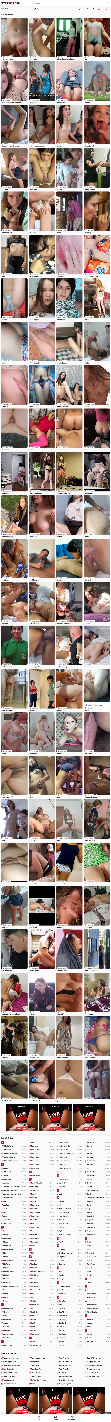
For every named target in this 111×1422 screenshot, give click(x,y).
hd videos (42, 1275)
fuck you (42, 1223)
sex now (98, 1157)
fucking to (42, 1238)
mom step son (70, 1212)
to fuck (98, 1268)
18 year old (14, 1150)
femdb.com (35, 1362)
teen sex (98, 1260)
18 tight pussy (14, 1146)
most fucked (70, 1216)
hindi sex (42, 1282)
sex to (98, 1168)
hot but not (42, 1305)
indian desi (70, 1157)
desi (42, 1142)
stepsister (98, 1231)
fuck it (42, 1201)
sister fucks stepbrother (98, 1198)
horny (42, 1293)
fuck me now (42, 1205)
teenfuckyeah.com (10, 1384)
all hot (14, 1168)
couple (14, 1323)
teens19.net (35, 1365)
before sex (14, 1238)
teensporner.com (93, 1376)
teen (98, 1249)
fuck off (42, 1220)
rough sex (70, 1293)
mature (44, 9)
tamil (98, 1242)
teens (23, 9)
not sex (70, 1242)
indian (42, 1341)
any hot (14, 1205)
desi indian (42, 1157)
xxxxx (98, 1327)
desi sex (42, 1161)
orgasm (70, 1260)
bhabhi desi (14, 1246)
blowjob (14, 1279)
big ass (14, 1257)
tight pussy (98, 1264)
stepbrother (98, 1220)
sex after (70, 1308)
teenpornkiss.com (65, 1365)
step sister (98, 1216)
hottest (42, 1330)
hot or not (42, 1312)
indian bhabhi (70, 1150)
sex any (70, 1319)
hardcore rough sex (42, 1271)
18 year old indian (14, 1157)
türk (36, 9)
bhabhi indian (14, 1249)
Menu (106, 1413)
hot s (42, 1316)
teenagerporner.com (10, 1358)
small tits (98, 1201)
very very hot (98, 1297)
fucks (42, 1246)
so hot (98, 1205)
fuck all (42, 1194)
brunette (14, 1290)
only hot (70, 1249)
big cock (14, 1268)
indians (70, 1172)
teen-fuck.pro (36, 1369)
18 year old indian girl (14, 1161)
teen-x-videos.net (65, 1362)
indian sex (70, 1164)
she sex (98, 1194)
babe (14, 1231)
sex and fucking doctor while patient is (82, 9)
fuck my (42, 1209)
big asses (14, 1264)
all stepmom (14, 1179)
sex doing (70, 1334)
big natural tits (14, 1271)
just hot (70, 1183)
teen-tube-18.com (9, 1376)
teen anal (98, 1253)
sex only (98, 1164)
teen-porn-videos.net (94, 1365)
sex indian (98, 1142)
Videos (55, 1420)
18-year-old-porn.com (39, 1380)
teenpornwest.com (38, 1358)
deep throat (14, 1345)
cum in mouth (14, 1334)
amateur (14, 1183)
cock (14, 1316)
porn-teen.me (64, 1369)
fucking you (42, 1242)
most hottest (70, 1223)
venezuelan (98, 1290)
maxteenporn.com (9, 1362)
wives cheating (98, 1312)
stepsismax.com (9, 1369)
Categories (72, 1420)
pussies (70, 1275)
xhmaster (98, 1319)
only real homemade (70, 1253)
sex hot (70, 1345)
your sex (98, 1341)
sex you (98, 1179)
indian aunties (42, 1345)
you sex (98, 1338)
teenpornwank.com (10, 1373)
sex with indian (98, 1172)
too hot (98, 1275)
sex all (70, 1312)
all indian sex (14, 1172)
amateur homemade (14, 1190)
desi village (42, 1164)
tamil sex (98, 1246)
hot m (42, 1308)
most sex (70, 1227)
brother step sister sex (14, 1286)
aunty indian (14, 1223)
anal (30, 9)
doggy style (42, 1168)
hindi (42, 1279)
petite (101, 9)
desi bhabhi (42, 1150)
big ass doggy (14, 1260)
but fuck (14, 1293)
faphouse (42, 1187)
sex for (70, 1341)
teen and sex (98, 1257)
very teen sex (98, 1293)
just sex (70, 1187)
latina (70, 1194)
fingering (42, 1190)
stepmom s (98, 1227)
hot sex (42, 1319)
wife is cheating (98, 1308)
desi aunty (42, 1146)
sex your (98, 1183)
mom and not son (70, 1209)
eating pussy (42, 1175)
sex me (98, 1146)
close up (14, 1312)
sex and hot (70, 1316)
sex (70, 1305)
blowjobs (14, 1282)
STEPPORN (10, 3)
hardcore (42, 1268)
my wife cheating (70, 1234)
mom (52, 9)
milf (70, 1205)
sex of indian (98, 1161)
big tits (14, 1275)
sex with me (98, 1175)
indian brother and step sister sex (70, 1153)
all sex (14, 1175)
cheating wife (14, 1308)
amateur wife (14, 1198)
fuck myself (42, 1216)
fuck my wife (42, 1212)
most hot (70, 1220)
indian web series (70, 1168)
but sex (14, 1297)
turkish (5, 9)
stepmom (98, 1223)
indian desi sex (70, 1161)
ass (14, 1212)
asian (14, 1209)
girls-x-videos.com (94, 1358)
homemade (42, 1286)
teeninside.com (36, 1376)
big (14, 1253)
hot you (42, 1327)
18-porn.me (63, 1373)
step (98, 1209)
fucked (42, 1231)
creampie (14, 1330)
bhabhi (14, 1242)
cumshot (14, 1338)
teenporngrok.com (93, 1362)
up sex (98, 1282)
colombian (14, 1319)
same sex (70, 1301)
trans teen (61, 9)
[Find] (107, 3)
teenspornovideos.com (11, 1365)
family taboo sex (42, 1183)
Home (39, 1420)
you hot (98, 1334)
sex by (70, 1327)
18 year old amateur (14, 1153)
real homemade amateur (70, 1290)
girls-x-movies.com (66, 1380)
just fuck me (70, 1179)
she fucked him (98, 1190)
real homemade (70, 1286)
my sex (70, 1231)
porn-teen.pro (64, 1358)
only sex (70, 1257)
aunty (14, 1216)
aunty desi (14, 1220)
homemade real (42, 1290)
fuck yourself (42, 1227)
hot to (42, 1323)
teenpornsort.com (93, 1369)
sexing (98, 1187)
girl (42, 1253)
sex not (98, 1153)
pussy (70, 1279)
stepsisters (98, 1234)
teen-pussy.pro (8, 1380)
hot (42, 1297)
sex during (70, 1338)
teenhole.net (35, 1373)
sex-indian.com (92, 1373)
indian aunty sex (70, 1146)
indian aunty (70, 1142)
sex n (98, 1150)
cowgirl (14, 1327)
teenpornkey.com (65, 1384)
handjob (42, 1264)
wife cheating (98, 1305)
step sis (98, 1212)
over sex (70, 1264)
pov (70, 1271)
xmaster (98, 1323)
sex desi (70, 1330)
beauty (14, 1234)
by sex (14, 1301)
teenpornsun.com (65, 1376)
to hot (98, 1271)
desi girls (42, 1153)
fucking (42, 1234)
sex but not (70, 1323)
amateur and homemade (14, 1187)
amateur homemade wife (14, 1194)
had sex (42, 1260)
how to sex (42, 1334)
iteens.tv (34, 1384)
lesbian (14, 9)
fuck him (42, 1198)
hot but (42, 1301)
